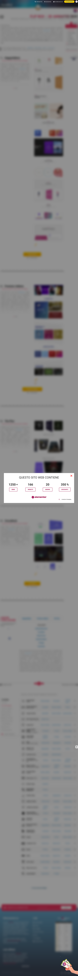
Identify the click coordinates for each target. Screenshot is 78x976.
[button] (71, 476)
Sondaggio (59, 1)
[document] (39, 488)
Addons (48, 1)
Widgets (39, 1)
